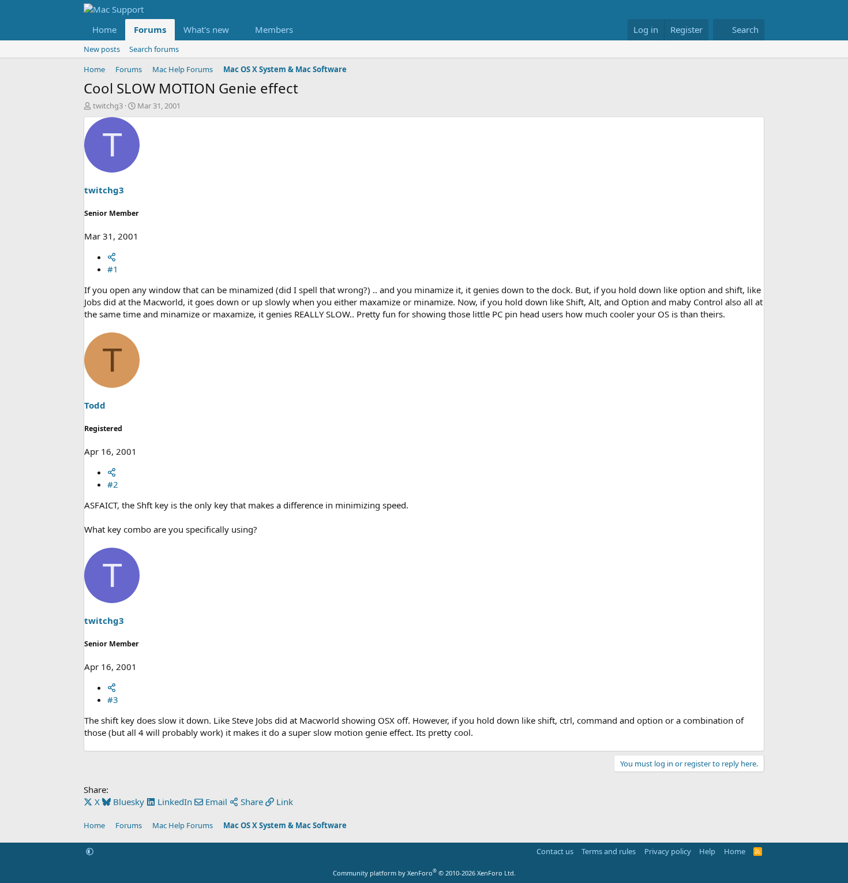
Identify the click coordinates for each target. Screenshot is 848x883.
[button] (238, 29)
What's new (206, 29)
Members (274, 29)
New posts (102, 49)
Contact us (554, 851)
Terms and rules (608, 851)
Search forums (154, 49)
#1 (112, 269)
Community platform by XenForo (424, 873)
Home (104, 29)
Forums (150, 29)
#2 (112, 484)
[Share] (111, 257)
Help (707, 851)
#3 (112, 699)
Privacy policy (667, 851)
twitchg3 (108, 105)
